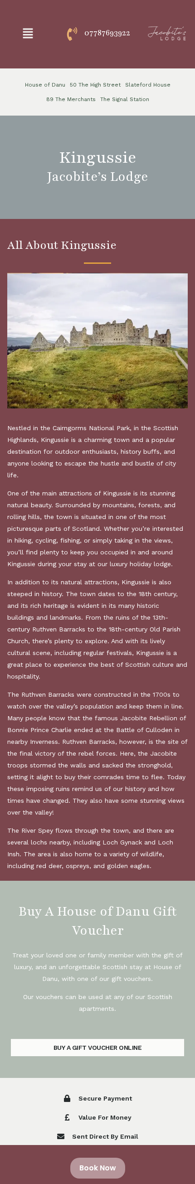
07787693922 (107, 32)
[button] (28, 34)
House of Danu (45, 85)
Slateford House (148, 85)
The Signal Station (124, 99)
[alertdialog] (97, 1164)
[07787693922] (72, 34)
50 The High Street (95, 85)
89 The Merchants (71, 99)
